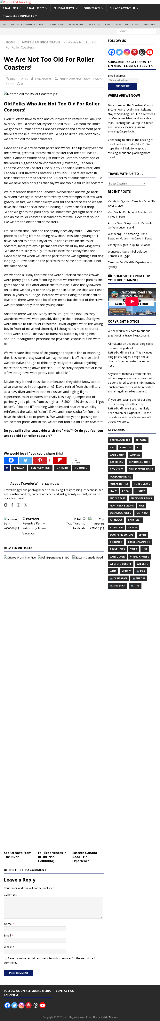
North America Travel (75, 79)
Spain (142, 534)
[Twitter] (25, 460)
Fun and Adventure (122, 8)
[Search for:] (136, 31)
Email (8, 935)
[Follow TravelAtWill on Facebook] (10, 505)
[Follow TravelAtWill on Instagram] (17, 505)
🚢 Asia (140, 571)
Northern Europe (122, 505)
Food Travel (92, 8)
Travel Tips (10, 8)
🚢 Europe (138, 578)
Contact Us (56, 24)
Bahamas (126, 447)
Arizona (141, 440)
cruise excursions (141, 469)
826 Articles (52, 483)
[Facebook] (11, 460)
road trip (116, 527)
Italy (113, 491)
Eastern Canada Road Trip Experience (84, 857)
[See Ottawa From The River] (20, 702)
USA (144, 549)
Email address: (117, 75)
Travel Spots (35, 8)
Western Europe (121, 564)
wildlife (142, 564)
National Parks (141, 498)
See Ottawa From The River (17, 855)
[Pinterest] (134, 52)
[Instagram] (127, 52)
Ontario (62, 468)
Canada (19, 468)
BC (138, 447)
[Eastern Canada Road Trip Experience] (88, 702)
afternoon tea (120, 440)
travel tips (117, 549)
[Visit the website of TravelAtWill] (5, 505)
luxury (140, 491)
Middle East (117, 498)
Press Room (76, 24)
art (112, 447)
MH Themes (110, 1017)
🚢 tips (135, 585)
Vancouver (117, 556)
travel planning (139, 542)
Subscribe (150, 24)
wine (113, 571)
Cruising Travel (64, 8)
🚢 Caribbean (118, 578)
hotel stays (142, 484)
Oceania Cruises (120, 513)
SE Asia (132, 527)
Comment (10, 894)
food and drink (120, 476)
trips (133, 549)
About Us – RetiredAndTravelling (23, 24)
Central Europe (139, 462)
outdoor (116, 520)
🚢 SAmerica (117, 585)
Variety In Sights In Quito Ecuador (129, 245)
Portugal (134, 520)
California (117, 454)
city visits (116, 469)
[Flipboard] (60, 460)
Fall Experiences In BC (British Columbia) (52, 857)
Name (8, 924)
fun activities (40, 468)
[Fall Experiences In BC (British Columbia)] (54, 702)
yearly (126, 571)
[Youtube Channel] (149, 52)
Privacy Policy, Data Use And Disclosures (113, 24)
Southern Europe (121, 534)
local (126, 491)
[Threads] (142, 52)
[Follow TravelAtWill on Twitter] (24, 505)
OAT (141, 505)
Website (9, 947)
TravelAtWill (43, 79)
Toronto (81, 468)
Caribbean (116, 462)
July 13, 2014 (19, 79)
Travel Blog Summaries (18, 16)
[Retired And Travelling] (15, 2)
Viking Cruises (139, 556)
